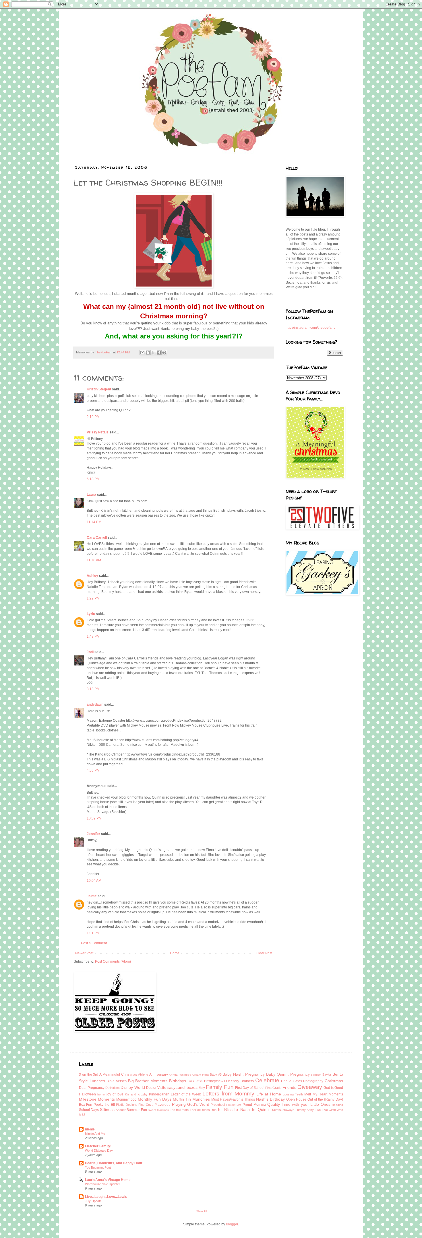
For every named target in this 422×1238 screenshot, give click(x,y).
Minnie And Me (95, 1133)
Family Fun (219, 1087)
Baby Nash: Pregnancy (243, 1074)
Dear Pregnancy (91, 1088)
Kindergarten (159, 1094)
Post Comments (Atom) (113, 961)
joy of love (115, 1094)
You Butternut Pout (98, 1167)
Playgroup (162, 1105)
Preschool (218, 1104)
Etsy (202, 1087)
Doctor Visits (156, 1088)
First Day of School (249, 1088)
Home (174, 953)
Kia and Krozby (136, 1094)
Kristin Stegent (99, 389)
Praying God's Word (190, 1104)
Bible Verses (117, 1081)
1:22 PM (93, 598)
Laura (91, 495)
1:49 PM (93, 636)
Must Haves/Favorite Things (233, 1099)
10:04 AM (94, 881)
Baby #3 (216, 1074)
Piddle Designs (126, 1104)
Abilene (143, 1074)
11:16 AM (94, 560)
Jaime (92, 896)
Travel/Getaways (282, 1110)
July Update (93, 1201)
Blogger (232, 1224)
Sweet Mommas (158, 1110)
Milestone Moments (97, 1099)
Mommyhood (126, 1099)
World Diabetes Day (99, 1150)
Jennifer (93, 834)
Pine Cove (145, 1104)
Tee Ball (175, 1110)
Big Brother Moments (147, 1081)
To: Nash (242, 1109)
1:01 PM (93, 933)
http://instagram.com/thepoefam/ (310, 328)
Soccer (121, 1110)
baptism (316, 1074)
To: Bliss (224, 1109)
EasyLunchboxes (182, 1087)
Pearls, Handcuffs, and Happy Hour (113, 1163)
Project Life (233, 1104)
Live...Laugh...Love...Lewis (106, 1197)
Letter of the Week (186, 1094)
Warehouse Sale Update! (102, 1184)
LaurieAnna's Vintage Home (108, 1180)
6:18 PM (93, 479)
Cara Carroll (97, 538)
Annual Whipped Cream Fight (188, 1074)
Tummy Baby (304, 1110)
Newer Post (84, 953)
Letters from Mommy (228, 1094)
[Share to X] (153, 352)
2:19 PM (93, 417)
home (101, 1094)
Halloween (87, 1094)
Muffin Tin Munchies (191, 1099)
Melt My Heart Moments (323, 1094)
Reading (337, 1104)
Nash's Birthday (270, 1099)
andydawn (95, 704)
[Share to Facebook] (159, 352)
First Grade (273, 1087)
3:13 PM (93, 689)
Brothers (247, 1081)
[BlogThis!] (148, 352)
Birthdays (177, 1081)
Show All (201, 1211)
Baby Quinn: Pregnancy (288, 1074)
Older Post (264, 953)
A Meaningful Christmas (118, 1074)
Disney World (133, 1087)
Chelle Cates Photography (302, 1081)
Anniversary (158, 1074)
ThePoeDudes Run (203, 1110)
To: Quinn (260, 1109)
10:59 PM (94, 818)
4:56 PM (93, 770)
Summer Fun (137, 1110)
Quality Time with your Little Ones (298, 1104)
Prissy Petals (98, 432)
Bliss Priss (195, 1081)
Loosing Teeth (293, 1094)
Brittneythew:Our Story (221, 1081)
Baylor (326, 1074)
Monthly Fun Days (154, 1099)
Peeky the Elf (104, 1105)
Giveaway (309, 1087)
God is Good (333, 1088)
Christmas (334, 1081)
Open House (296, 1099)
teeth (185, 1110)
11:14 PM (94, 522)
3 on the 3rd (88, 1074)
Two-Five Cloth (325, 1110)
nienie (90, 1129)
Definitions (112, 1087)
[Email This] (142, 352)
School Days (89, 1110)
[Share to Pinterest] (164, 352)
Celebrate (267, 1080)
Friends (289, 1087)
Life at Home (268, 1094)
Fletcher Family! (98, 1146)
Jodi (90, 652)
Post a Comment (94, 943)
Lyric (91, 614)
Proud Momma (254, 1105)
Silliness (107, 1109)
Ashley (92, 576)
